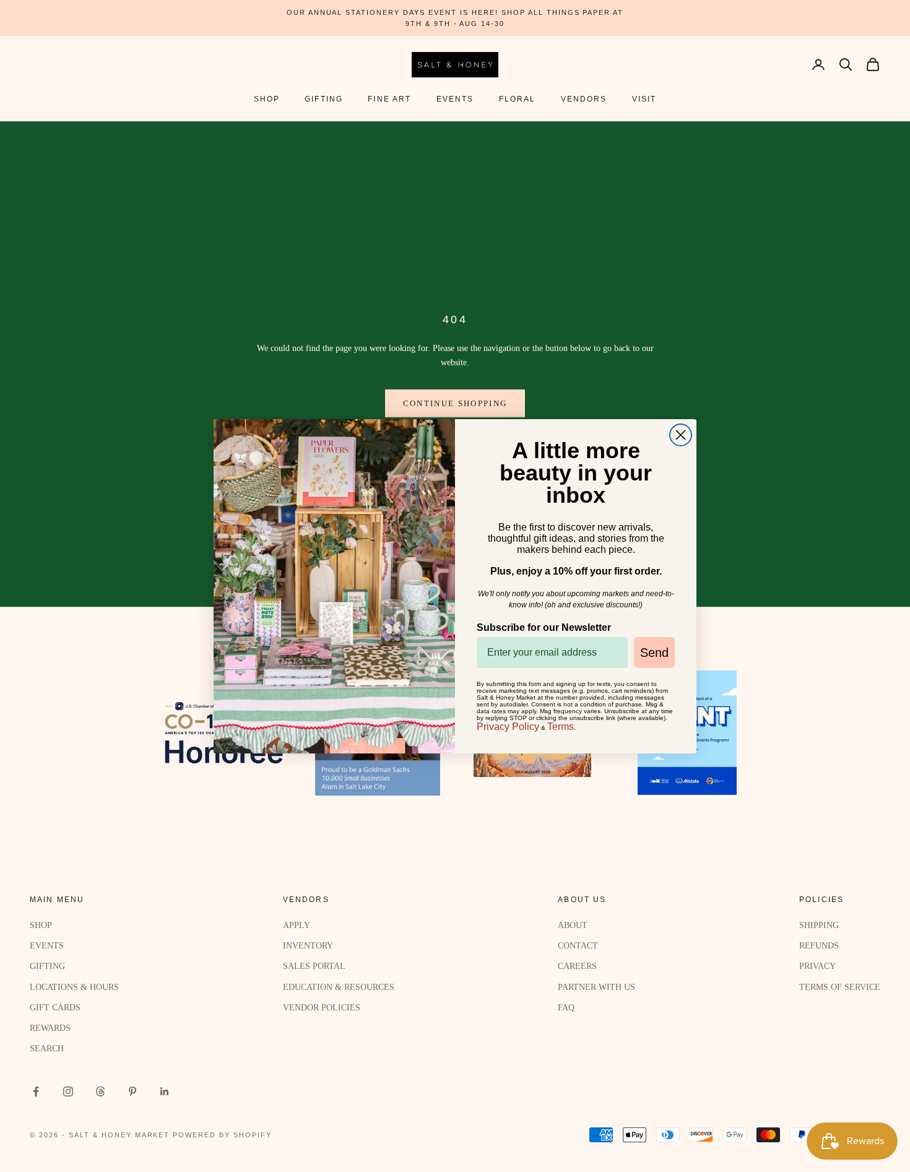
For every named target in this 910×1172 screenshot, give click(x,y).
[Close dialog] (680, 435)
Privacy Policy (508, 726)
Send (654, 652)
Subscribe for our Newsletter (544, 627)
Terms (560, 726)
